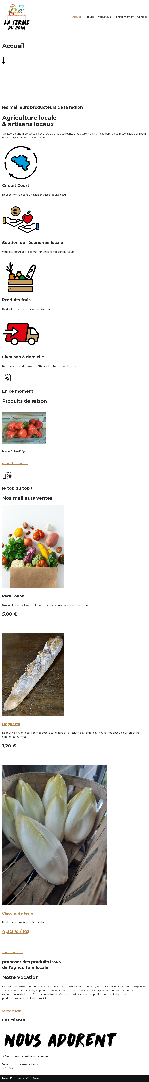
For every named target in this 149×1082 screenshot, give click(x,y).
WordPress (32, 1078)
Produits (89, 16)
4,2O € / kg (15, 931)
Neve (5, 1078)
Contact (142, 16)
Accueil (76, 16)
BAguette (11, 724)
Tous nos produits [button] (12, 952)
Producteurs (104, 16)
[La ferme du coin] (16, 17)
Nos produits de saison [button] (15, 463)
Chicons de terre (17, 913)
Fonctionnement (124, 16)
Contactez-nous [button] (11, 1010)
